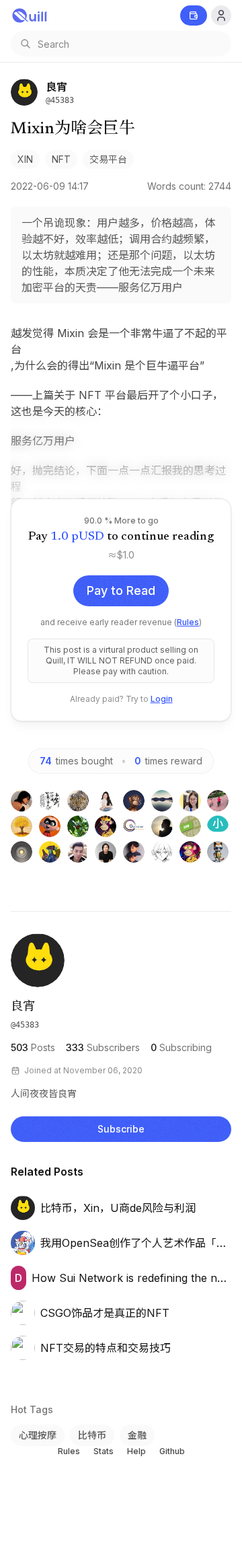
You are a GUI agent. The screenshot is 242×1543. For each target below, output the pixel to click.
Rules (188, 622)
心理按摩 (37, 1435)
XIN (25, 159)
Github (172, 1451)
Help (136, 1451)
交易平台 (108, 159)
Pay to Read (121, 590)
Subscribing (181, 1047)
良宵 (23, 1007)
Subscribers (103, 1047)
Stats (103, 1451)
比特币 (92, 1435)
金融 (137, 1435)
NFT (61, 159)
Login (162, 699)
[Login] (221, 15)
